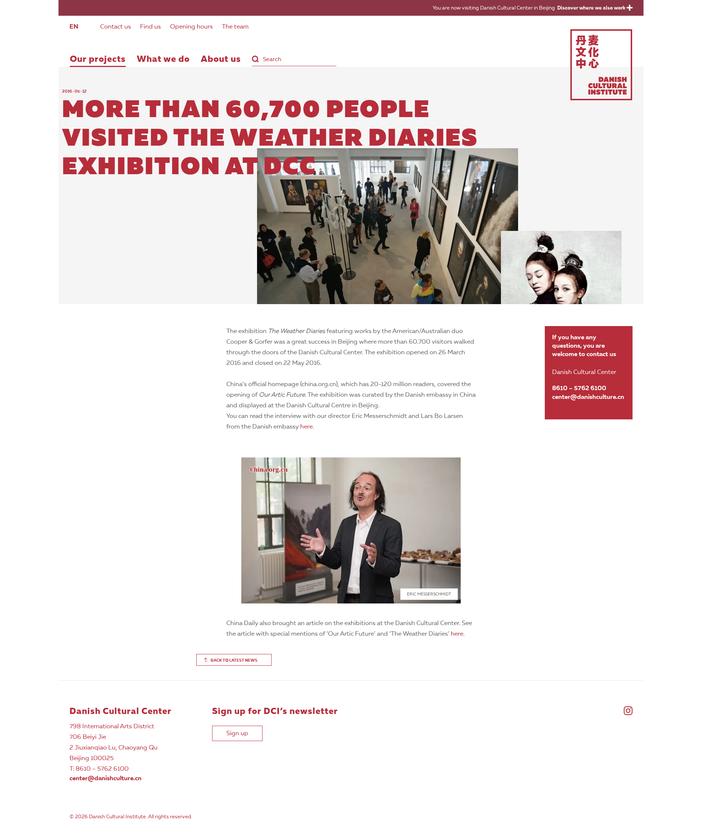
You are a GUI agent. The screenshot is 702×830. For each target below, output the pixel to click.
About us (221, 59)
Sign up (237, 733)
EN (73, 27)
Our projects (98, 59)
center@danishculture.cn (588, 397)
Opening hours (191, 27)
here (306, 427)
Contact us (115, 27)
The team (235, 27)
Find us (150, 27)
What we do (163, 59)
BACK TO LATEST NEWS (234, 661)
